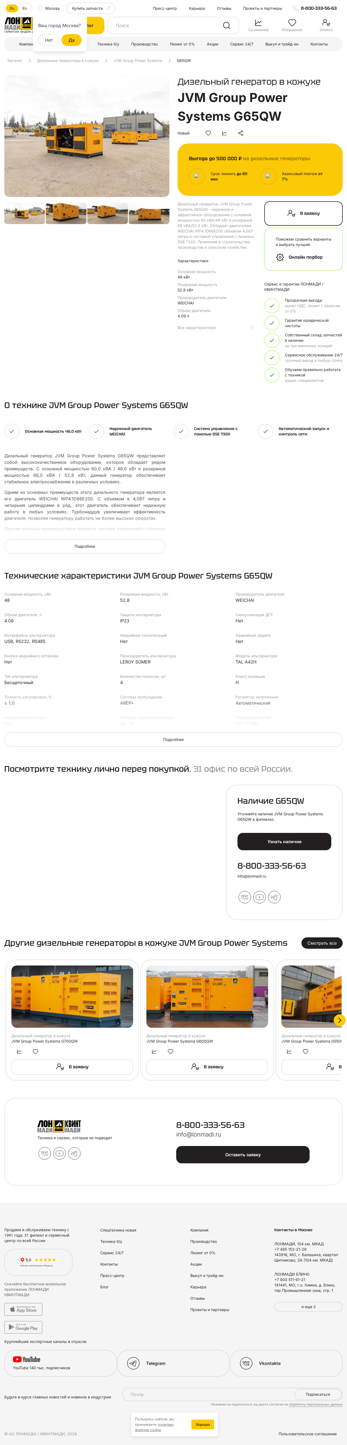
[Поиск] (226, 25)
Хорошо (203, 1424)
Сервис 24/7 (241, 44)
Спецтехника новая (118, 1230)
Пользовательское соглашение (308, 1433)
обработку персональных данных (316, 1404)
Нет (49, 40)
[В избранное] (208, 133)
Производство (144, 44)
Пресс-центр (165, 8)
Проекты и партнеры (262, 8)
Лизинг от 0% (182, 44)
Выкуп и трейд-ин (281, 44)
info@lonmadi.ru (251, 876)
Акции (212, 44)
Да (72, 40)
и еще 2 (308, 1306)
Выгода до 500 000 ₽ (249, 158)
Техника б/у (108, 44)
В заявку (310, 213)
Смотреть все (322, 943)
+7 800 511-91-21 (289, 1279)
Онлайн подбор (306, 257)
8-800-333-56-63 (319, 8)
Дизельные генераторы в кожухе (68, 60)
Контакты (319, 44)
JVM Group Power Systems (137, 60)
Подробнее (85, 546)
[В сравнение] (224, 133)
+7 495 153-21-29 (290, 1249)
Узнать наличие (284, 841)
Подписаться (318, 1394)
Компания (28, 44)
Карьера (197, 8)
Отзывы (224, 8)
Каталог (15, 60)
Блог (104, 1287)
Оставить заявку (243, 1154)
